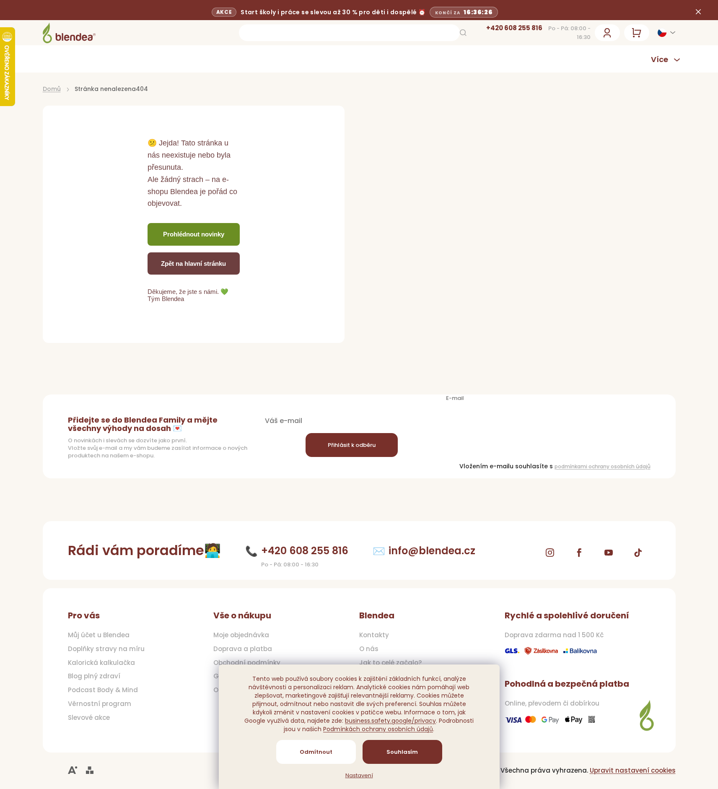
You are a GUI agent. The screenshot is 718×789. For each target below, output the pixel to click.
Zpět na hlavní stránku (193, 263)
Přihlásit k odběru (352, 445)
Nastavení (359, 775)
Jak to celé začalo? (390, 663)
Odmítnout (316, 752)
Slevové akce (89, 718)
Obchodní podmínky (246, 663)
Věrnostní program (99, 704)
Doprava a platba (242, 649)
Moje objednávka (241, 635)
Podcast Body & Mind (103, 690)
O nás (368, 649)
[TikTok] (638, 552)
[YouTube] (608, 552)
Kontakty (374, 635)
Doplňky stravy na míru (106, 649)
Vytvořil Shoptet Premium (89, 770)
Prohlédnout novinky (193, 234)
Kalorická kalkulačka (101, 663)
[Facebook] (579, 552)
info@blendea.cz (432, 551)
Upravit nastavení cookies (633, 770)
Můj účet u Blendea (99, 635)
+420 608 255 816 (514, 27)
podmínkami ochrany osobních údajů (603, 466)
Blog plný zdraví (94, 676)
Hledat (463, 32)
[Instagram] (549, 552)
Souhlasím (402, 752)
